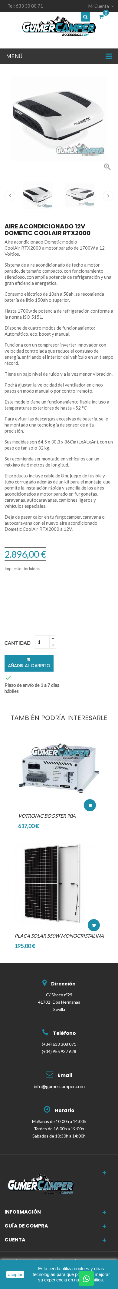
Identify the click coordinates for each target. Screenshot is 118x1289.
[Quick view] (90, 787)
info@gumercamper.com (59, 1086)
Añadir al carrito (29, 665)
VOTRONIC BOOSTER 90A (47, 816)
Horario (64, 1110)
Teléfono (64, 1033)
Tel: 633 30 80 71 (25, 5)
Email (65, 1075)
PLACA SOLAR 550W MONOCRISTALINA (59, 936)
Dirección (63, 983)
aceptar (15, 1274)
